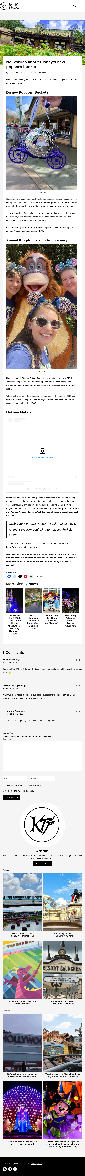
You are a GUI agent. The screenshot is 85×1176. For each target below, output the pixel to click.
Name (7, 778)
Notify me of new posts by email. (19, 791)
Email (34, 778)
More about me (41, 863)
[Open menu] (82, 6)
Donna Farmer (15, 73)
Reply (78, 660)
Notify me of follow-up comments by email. (23, 785)
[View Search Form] (75, 6)
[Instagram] (15, 1169)
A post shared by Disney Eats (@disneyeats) (42, 489)
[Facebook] (5, 1169)
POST (33, 403)
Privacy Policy (36, 1164)
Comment (8, 739)
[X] (10, 1169)
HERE (35, 220)
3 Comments (41, 73)
